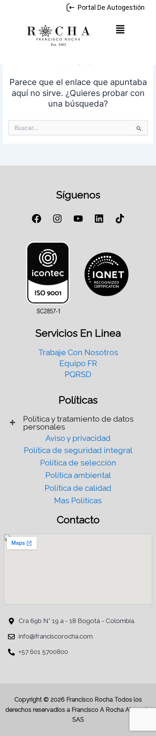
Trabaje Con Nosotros (78, 352)
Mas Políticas (78, 500)
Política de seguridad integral (78, 450)
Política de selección (78, 462)
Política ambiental (78, 475)
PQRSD (78, 374)
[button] (120, 30)
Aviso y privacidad (78, 438)
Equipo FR (78, 363)
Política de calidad (78, 488)
